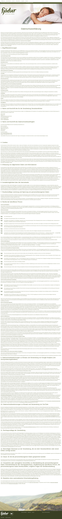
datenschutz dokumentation (33, 482)
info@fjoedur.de (29, 512)
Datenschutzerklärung (47, 512)
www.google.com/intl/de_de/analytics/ (26, 402)
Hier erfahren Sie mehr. (29, 2)
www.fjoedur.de (6, 119)
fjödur (8, 11)
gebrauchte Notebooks (54, 482)
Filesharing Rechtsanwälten (13, 483)
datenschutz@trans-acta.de (7, 133)
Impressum (43, 512)
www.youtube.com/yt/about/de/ (51, 415)
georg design (9, 517)
